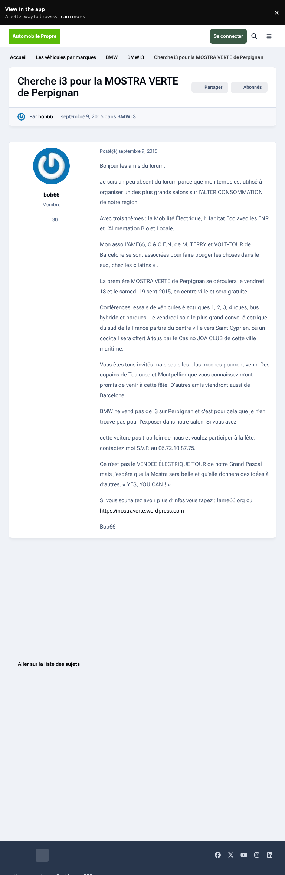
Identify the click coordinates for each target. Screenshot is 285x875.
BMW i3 (126, 116)
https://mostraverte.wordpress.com (142, 510)
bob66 (45, 116)
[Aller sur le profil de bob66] (21, 117)
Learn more (14, 12)
